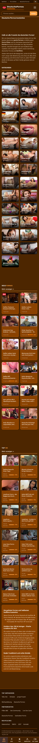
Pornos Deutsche (20, 615)
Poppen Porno (11, 620)
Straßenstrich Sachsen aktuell (13, 644)
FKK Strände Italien (21, 634)
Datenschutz (6, 724)
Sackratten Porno (20, 716)
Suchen (33, 13)
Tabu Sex (4, 697)
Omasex (12, 697)
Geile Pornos (31, 617)
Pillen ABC (5, 711)
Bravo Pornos (8, 615)
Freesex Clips (22, 620)
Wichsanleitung (7, 702)
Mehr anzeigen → (8, 289)
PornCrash (28, 622)
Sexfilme (4, 1)
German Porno (20, 617)
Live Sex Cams (27, 711)
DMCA (14, 724)
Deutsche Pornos (19, 702)
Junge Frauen (21, 697)
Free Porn (20, 622)
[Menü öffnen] (34, 7)
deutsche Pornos (24, 1)
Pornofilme (13, 1)
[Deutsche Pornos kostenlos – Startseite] (13, 7)
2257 (19, 724)
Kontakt (26, 724)
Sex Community (15, 711)
